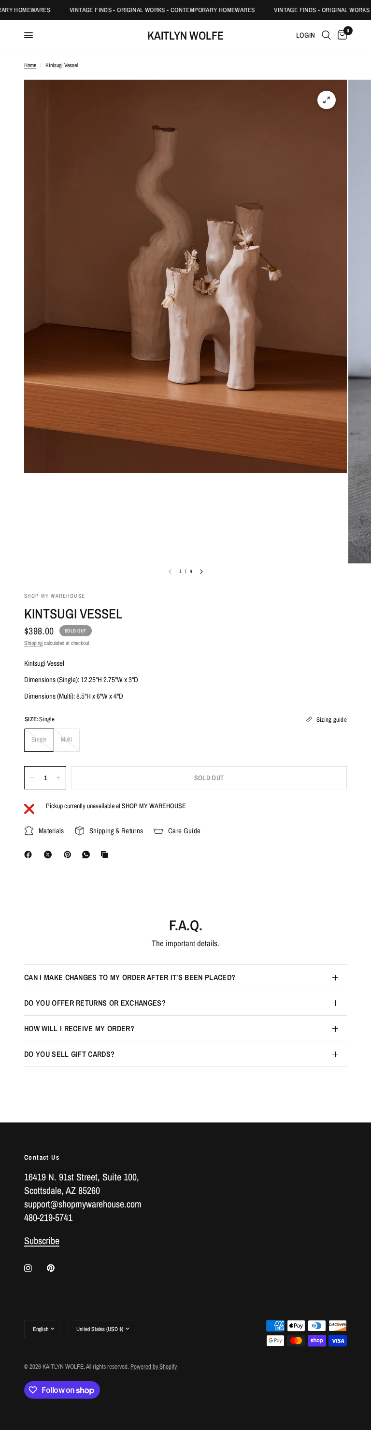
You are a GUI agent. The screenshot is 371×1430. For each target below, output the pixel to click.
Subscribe (41, 1240)
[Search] (326, 35)
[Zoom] (326, 100)
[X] (50, 854)
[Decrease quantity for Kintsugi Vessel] (32, 778)
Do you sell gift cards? (69, 1054)
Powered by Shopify (153, 1366)
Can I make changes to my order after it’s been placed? (129, 977)
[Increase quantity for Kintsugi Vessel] (58, 778)
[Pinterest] (69, 854)
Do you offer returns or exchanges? (95, 1002)
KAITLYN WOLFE (185, 35)
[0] (340, 35)
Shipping (33, 643)
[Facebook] (30, 854)
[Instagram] (34, 1268)
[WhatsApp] (88, 854)
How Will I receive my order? (79, 1028)
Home (30, 65)
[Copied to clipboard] (106, 854)
